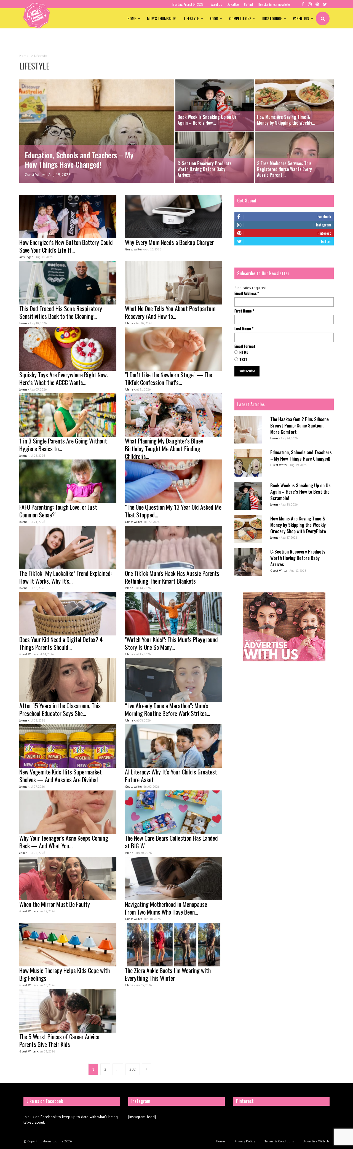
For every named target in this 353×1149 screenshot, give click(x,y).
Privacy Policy (244, 1141)
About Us (216, 4)
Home (131, 18)
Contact (248, 4)
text (243, 359)
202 (132, 1069)
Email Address (246, 293)
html (243, 352)
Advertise (233, 4)
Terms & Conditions (279, 1141)
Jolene (274, 438)
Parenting (301, 18)
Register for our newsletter (274, 4)
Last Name (243, 328)
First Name (244, 311)
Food (214, 18)
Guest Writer (35, 174)
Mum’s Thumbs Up (161, 18)
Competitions (240, 18)
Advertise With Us (316, 1141)
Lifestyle (191, 18)
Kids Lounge (272, 18)
